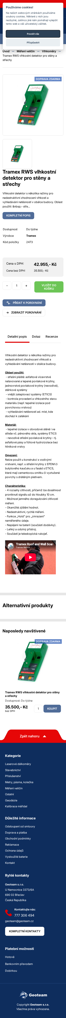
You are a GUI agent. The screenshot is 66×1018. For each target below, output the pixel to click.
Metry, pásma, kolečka (19, 782)
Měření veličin (26, 51)
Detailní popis (17, 336)
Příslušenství (13, 776)
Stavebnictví (13, 770)
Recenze (52, 336)
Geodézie (11, 800)
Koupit (52, 708)
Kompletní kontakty (24, 931)
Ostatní (9, 794)
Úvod (6, 51)
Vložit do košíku (49, 287)
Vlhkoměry (49, 51)
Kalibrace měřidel (16, 806)
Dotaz (36, 336)
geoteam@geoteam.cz (19, 921)
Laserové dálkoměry (18, 764)
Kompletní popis (18, 215)
